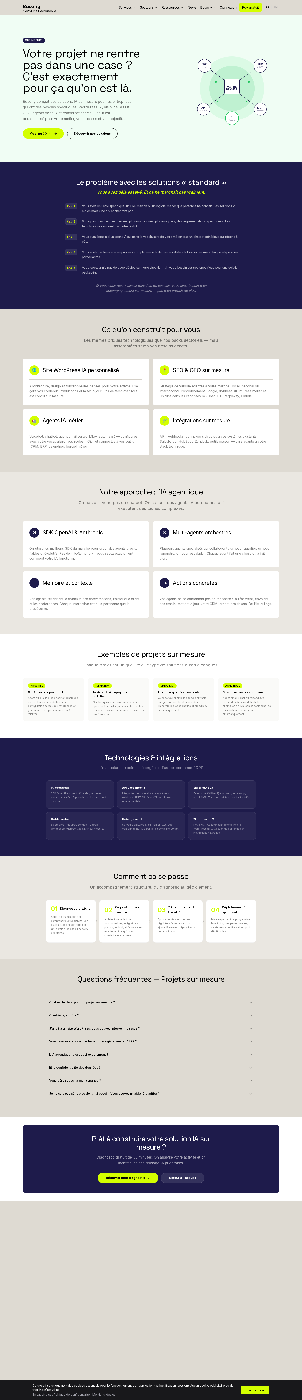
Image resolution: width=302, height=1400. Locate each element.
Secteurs (147, 7)
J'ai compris (255, 1390)
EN (276, 7)
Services (125, 7)
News (192, 7)
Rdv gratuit (250, 7)
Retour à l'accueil (182, 1178)
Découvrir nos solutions (92, 133)
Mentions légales (103, 1394)
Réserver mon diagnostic (125, 1178)
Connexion (228, 7)
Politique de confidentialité (72, 1394)
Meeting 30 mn (40, 133)
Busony (206, 7)
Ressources (170, 7)
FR (268, 7)
